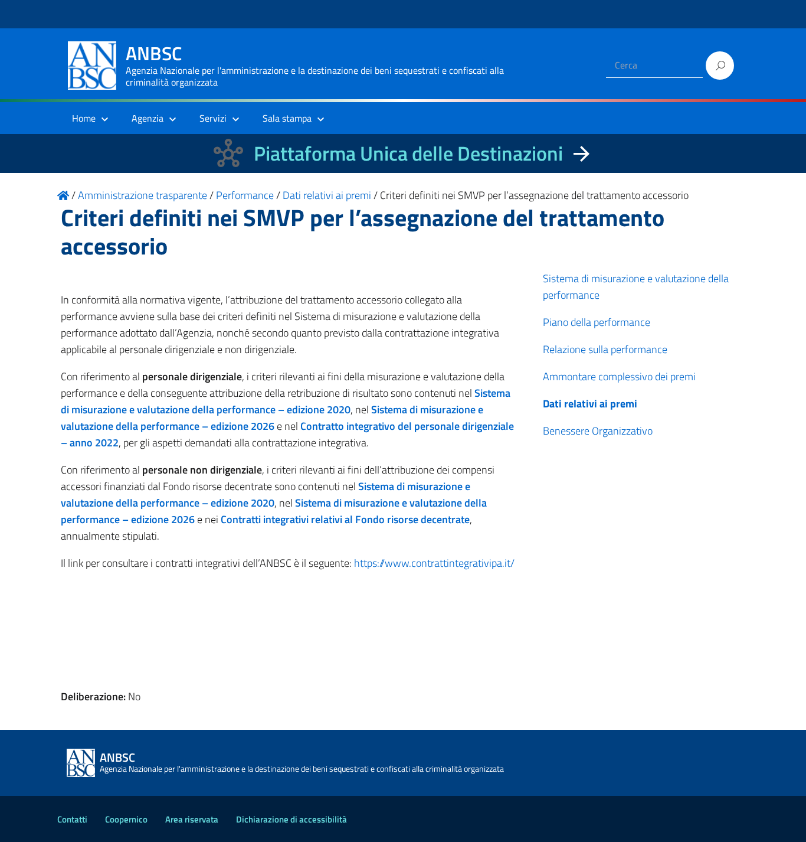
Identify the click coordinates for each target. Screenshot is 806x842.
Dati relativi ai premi (590, 404)
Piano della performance (596, 322)
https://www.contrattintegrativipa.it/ (434, 563)
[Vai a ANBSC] (63, 195)
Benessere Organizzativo (598, 431)
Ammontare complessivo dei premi (619, 376)
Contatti (72, 819)
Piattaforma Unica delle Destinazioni (408, 153)
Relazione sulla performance (605, 349)
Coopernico (126, 819)
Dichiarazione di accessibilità (291, 819)
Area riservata (191, 819)
